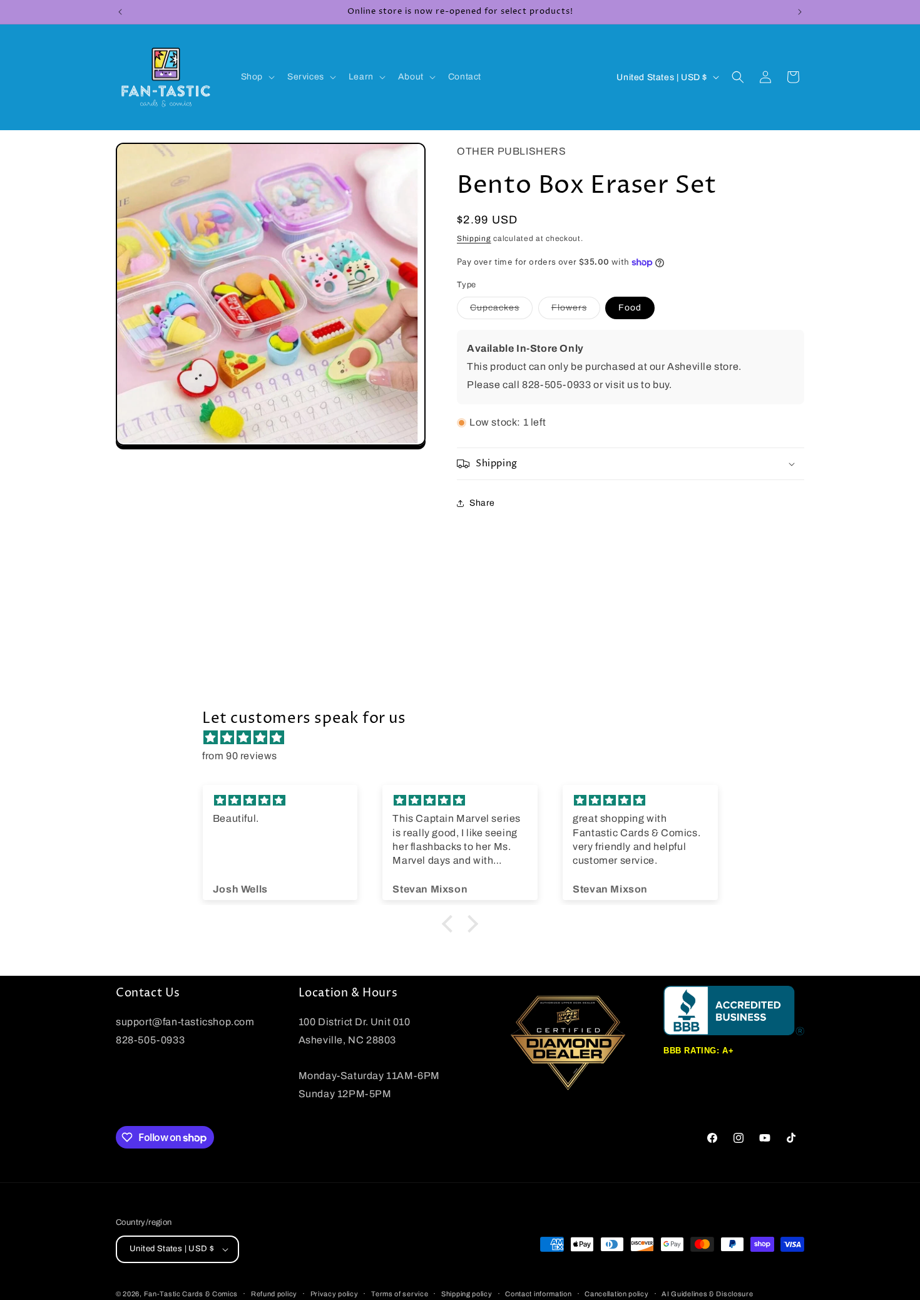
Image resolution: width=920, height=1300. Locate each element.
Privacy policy (334, 1293)
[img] (466, 738)
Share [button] (482, 503)
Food (629, 307)
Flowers (575, 310)
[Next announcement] (800, 12)
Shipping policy (467, 1293)
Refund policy (274, 1293)
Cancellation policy (616, 1293)
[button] (256, 77)
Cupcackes (501, 310)
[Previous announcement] (120, 12)
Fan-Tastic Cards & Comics (191, 1293)
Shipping (474, 238)
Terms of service (399, 1293)
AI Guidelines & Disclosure (707, 1293)
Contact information (538, 1293)
